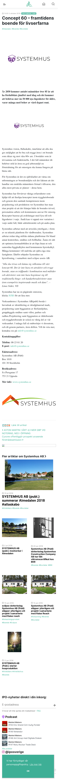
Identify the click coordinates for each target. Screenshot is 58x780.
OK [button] (28, 771)
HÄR (11, 295)
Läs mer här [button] (36, 764)
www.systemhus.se (22, 381)
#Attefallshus (17, 671)
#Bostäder (24, 29)
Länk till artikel (19, 425)
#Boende (15, 29)
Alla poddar (7, 748)
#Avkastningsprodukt (10, 619)
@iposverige (14, 752)
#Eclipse (13, 623)
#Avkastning (36, 617)
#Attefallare (7, 508)
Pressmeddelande (29, 13)
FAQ (39, 711)
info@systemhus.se (27, 330)
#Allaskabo (6, 29)
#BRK (50, 565)
